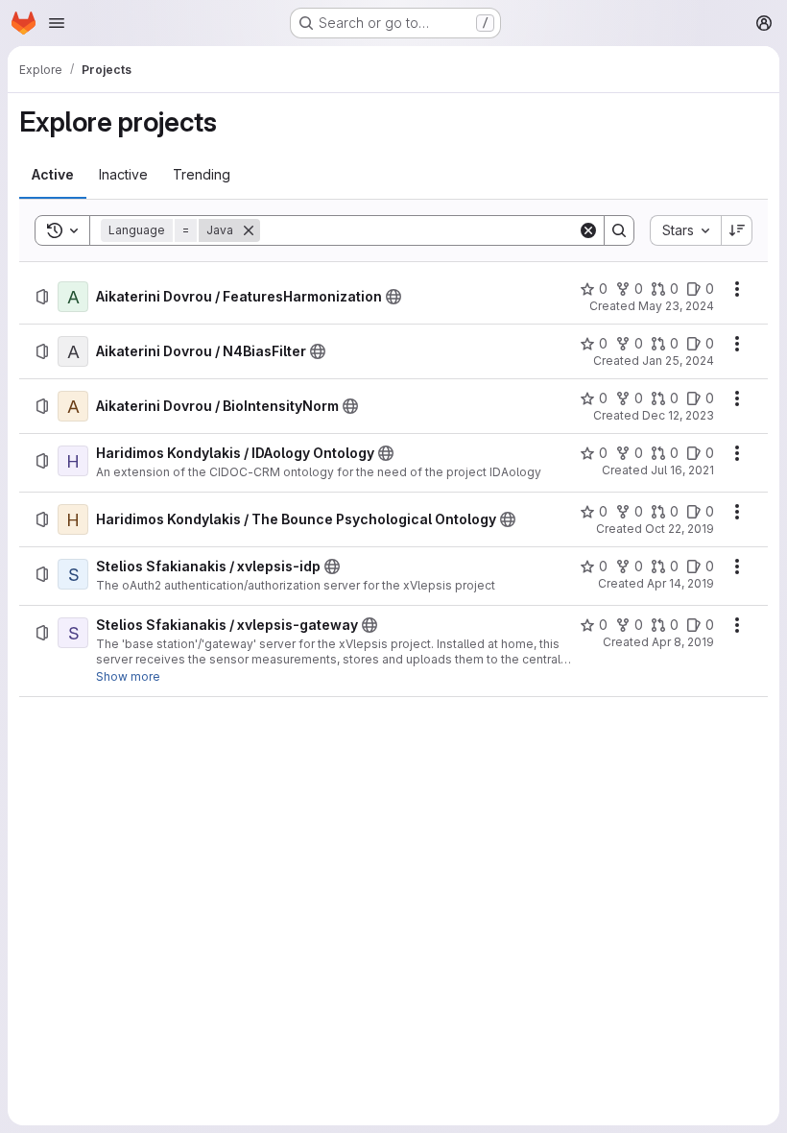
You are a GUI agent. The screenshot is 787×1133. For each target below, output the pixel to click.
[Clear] (588, 230)
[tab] (52, 175)
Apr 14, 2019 (680, 583)
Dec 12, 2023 (678, 415)
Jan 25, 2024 (678, 360)
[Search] (619, 230)
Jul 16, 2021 (682, 470)
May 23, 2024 (676, 306)
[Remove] (248, 230)
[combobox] (685, 230)
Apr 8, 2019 (683, 642)
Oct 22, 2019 (679, 528)
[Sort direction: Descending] (737, 230)
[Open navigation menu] (56, 23)
